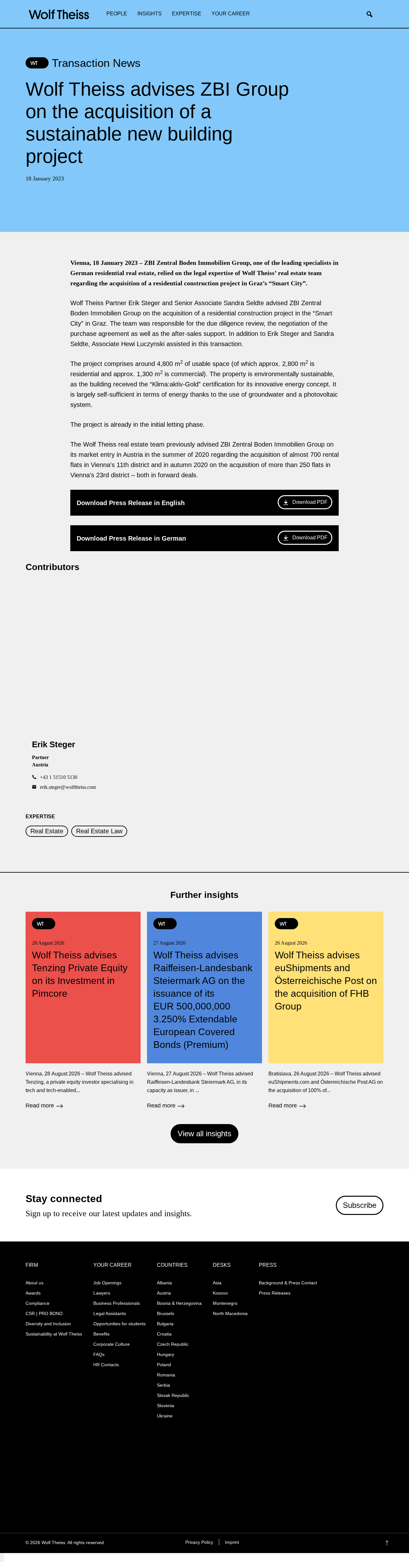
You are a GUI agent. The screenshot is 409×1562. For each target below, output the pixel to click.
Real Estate (46, 831)
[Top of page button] (396, 1543)
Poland (164, 1364)
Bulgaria (165, 1323)
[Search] (372, 14)
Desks (222, 1265)
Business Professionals (116, 1303)
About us (34, 1282)
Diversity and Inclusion (48, 1323)
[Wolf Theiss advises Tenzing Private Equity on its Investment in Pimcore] (83, 1010)
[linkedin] (349, 1543)
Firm (32, 1265)
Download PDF (310, 502)
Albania (164, 1282)
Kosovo (220, 1293)
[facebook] (324, 1543)
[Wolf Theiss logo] (59, 14)
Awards (33, 1293)
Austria (164, 1293)
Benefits (101, 1333)
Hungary (165, 1354)
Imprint (232, 1542)
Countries (172, 1265)
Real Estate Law (99, 831)
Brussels (165, 1313)
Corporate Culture (111, 1344)
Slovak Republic (173, 1395)
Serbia (163, 1385)
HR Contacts (106, 1364)
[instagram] (337, 1543)
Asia (217, 1282)
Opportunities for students (119, 1323)
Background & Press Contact (288, 1282)
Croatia (164, 1333)
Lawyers (101, 1293)
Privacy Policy (199, 1542)
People (116, 13)
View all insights (204, 1133)
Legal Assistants (109, 1313)
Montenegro (225, 1303)
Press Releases (274, 1293)
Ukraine (165, 1415)
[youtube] (362, 1543)
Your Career (231, 13)
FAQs (98, 1354)
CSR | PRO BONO (44, 1313)
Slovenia (165, 1405)
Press (268, 1265)
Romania (166, 1374)
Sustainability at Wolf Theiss (54, 1333)
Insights (149, 13)
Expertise (186, 13)
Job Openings (107, 1282)
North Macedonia (230, 1313)
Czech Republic (173, 1344)
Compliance (38, 1303)
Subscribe (359, 1205)
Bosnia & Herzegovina (179, 1303)
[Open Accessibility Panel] (2, 1557)
